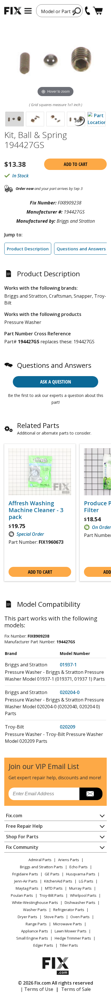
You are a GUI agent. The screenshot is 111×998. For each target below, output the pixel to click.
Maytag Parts (27, 888)
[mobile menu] (28, 11)
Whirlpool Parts (83, 895)
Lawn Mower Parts (71, 931)
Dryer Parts (27, 916)
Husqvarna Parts (80, 874)
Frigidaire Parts (25, 874)
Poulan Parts (22, 895)
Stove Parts (54, 916)
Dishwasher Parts (80, 902)
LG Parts (86, 881)
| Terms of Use (36, 989)
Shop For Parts (22, 836)
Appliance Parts (34, 931)
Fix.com (14, 815)
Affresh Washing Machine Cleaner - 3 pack (36, 510)
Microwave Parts (67, 923)
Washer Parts (35, 909)
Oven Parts (80, 916)
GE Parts (52, 874)
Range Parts (36, 923)
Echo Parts (78, 866)
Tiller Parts (69, 945)
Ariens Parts (68, 859)
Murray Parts (80, 888)
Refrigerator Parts (68, 909)
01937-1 (68, 665)
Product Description (28, 248)
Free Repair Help (24, 826)
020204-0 (69, 692)
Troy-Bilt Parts (51, 895)
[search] (77, 11)
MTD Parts (54, 888)
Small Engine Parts (32, 938)
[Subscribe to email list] (90, 794)
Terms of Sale (76, 989)
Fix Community (22, 847)
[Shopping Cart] (98, 11)
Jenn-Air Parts (26, 881)
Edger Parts (43, 945)
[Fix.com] (12, 11)
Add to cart (75, 164)
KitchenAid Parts (58, 881)
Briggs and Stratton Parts (41, 866)
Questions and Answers (81, 248)
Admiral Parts (40, 859)
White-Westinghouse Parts (35, 902)
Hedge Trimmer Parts (73, 938)
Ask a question (55, 381)
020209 (67, 727)
